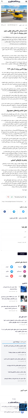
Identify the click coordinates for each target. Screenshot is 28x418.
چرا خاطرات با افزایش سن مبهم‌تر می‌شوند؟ (17, 352)
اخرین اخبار (23, 342)
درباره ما (14, 399)
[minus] (8, 197)
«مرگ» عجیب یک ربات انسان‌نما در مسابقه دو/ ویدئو (15, 378)
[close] (25, 402)
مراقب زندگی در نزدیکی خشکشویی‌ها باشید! (17, 372)
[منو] (26, 1)
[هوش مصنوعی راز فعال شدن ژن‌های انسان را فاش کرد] (23, 407)
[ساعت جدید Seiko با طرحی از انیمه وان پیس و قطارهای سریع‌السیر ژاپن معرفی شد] (24, 299)
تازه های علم (22, 317)
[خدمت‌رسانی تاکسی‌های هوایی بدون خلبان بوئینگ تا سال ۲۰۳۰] (14, 14)
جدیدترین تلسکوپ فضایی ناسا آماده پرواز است (16, 365)
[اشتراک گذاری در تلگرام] (14, 211)
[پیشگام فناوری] (14, 1)
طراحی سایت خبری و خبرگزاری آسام (12, 412)
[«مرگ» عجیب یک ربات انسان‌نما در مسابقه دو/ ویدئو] (24, 289)
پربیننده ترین (16, 342)
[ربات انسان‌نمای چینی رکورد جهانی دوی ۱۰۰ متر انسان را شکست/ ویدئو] (24, 308)
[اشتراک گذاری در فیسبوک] (4, 211)
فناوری (24, 283)
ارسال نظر (22, 254)
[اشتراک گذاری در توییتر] (23, 211)
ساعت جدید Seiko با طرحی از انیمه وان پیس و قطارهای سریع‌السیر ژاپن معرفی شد (9, 299)
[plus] (12, 197)
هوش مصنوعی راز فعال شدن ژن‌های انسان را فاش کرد (15, 346)
